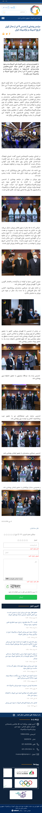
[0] (5, 535)
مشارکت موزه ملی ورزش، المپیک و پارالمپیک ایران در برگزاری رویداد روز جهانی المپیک (21, 633)
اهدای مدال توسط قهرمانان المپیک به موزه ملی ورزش (21, 702)
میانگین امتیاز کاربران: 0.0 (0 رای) (25, 534)
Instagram (14, 715)
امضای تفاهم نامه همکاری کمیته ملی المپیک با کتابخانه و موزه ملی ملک (21, 694)
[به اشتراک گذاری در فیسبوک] (10, 34)
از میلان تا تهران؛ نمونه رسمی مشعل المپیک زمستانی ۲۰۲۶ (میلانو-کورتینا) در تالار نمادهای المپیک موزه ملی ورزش (21, 656)
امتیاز (35, 540)
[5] (27, 540)
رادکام (20, 811)
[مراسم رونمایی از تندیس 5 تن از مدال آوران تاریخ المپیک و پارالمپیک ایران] (21, 49)
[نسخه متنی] (3, 34)
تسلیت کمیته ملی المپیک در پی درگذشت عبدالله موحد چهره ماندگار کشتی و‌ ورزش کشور (21, 676)
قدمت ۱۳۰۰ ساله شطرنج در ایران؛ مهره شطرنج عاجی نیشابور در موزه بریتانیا (21, 623)
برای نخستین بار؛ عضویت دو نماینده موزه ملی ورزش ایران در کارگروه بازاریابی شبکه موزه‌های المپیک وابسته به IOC (21, 644)
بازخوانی (8, 586)
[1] (18, 540)
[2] (20, 540)
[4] (25, 540)
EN (3, 1)
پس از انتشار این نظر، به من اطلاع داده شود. (21, 592)
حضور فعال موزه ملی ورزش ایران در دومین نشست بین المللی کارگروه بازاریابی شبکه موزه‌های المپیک (22, 613)
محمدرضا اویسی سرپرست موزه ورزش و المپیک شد (22, 685)
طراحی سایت (27, 811)
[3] (23, 540)
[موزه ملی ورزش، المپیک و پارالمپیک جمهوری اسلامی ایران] (35, 10)
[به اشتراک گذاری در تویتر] (7, 34)
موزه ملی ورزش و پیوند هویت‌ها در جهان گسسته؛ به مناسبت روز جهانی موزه (22, 667)
